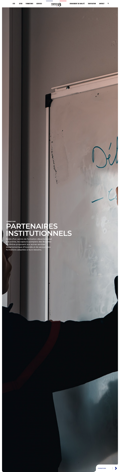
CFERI (21, 4)
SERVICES (39, 4)
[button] (108, 3)
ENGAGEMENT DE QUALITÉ (77, 4)
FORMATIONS (29, 4)
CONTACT (101, 4)
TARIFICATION (92, 4)
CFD (14, 4)
